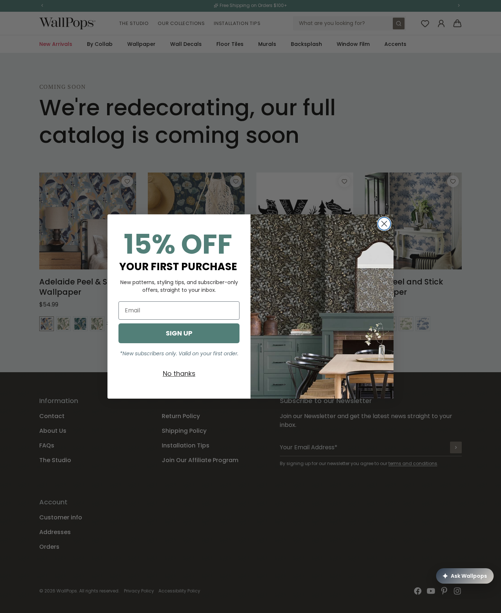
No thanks (179, 373)
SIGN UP (179, 333)
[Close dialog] (384, 223)
